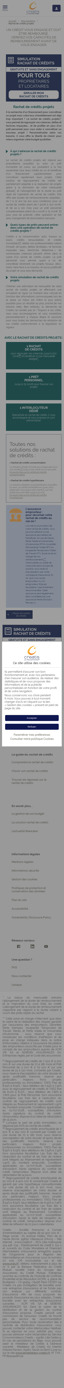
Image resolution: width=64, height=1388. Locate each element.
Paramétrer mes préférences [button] (32, 734)
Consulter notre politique (32, 738)
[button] (32, 718)
